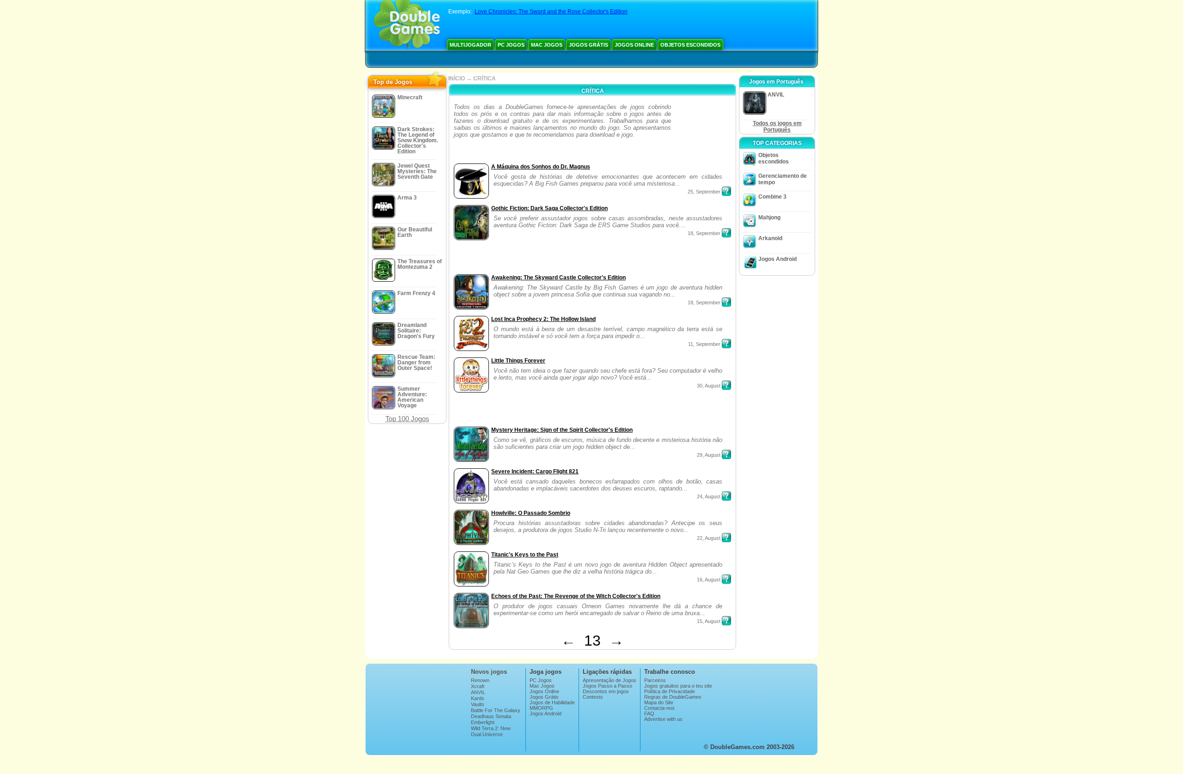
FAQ (649, 713)
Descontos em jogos (606, 691)
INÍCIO (456, 78)
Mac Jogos (546, 45)
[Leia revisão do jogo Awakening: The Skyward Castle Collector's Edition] (726, 302)
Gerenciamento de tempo (782, 179)
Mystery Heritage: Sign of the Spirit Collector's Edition (562, 430)
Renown (480, 680)
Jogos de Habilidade (552, 702)
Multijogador (470, 45)
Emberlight (482, 722)
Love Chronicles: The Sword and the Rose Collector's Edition (551, 11)
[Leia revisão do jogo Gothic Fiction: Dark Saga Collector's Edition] (726, 232)
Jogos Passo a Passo (607, 686)
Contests (593, 697)
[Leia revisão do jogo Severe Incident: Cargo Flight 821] (726, 496)
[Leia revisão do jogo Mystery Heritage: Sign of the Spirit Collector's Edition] (726, 454)
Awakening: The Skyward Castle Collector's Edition (558, 277)
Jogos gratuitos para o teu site (678, 686)
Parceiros (655, 680)
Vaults (477, 704)
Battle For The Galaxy (495, 710)
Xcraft (477, 686)
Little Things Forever (518, 360)
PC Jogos (511, 45)
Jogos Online (634, 45)
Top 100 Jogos (407, 419)
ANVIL (478, 692)
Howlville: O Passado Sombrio (530, 513)
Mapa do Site (658, 702)
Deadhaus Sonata (491, 716)
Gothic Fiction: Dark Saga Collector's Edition (549, 208)
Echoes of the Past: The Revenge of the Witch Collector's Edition (575, 596)
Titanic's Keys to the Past (524, 554)
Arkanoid (770, 238)
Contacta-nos (659, 708)
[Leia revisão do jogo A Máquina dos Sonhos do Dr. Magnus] (726, 191)
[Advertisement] (702, 132)
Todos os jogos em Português (777, 126)
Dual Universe (487, 734)
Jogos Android (777, 259)
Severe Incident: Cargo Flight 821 (535, 471)
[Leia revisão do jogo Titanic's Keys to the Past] (726, 579)
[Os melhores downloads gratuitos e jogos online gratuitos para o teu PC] (407, 25)
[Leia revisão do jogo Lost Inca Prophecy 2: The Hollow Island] (726, 343)
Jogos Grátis (588, 45)
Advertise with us (663, 719)
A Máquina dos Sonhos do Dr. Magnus (540, 166)
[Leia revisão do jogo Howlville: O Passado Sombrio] (726, 537)
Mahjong (769, 217)
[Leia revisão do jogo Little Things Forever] (726, 385)
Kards (477, 698)
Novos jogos (489, 671)
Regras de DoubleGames (672, 697)
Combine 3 (772, 197)
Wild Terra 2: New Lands (491, 731)
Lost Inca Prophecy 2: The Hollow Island (543, 319)
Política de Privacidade (669, 691)
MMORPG (541, 708)
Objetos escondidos (690, 45)
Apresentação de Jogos (609, 680)
